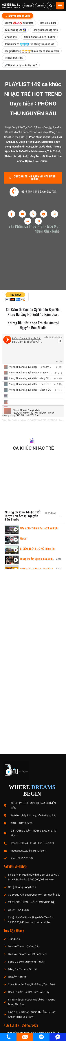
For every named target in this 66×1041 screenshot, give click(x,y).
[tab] (33, 528)
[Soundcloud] (27, 221)
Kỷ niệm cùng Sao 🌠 (15, 30)
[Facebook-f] (11, 213)
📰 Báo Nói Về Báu (14, 58)
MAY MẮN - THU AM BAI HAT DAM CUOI (39, 528)
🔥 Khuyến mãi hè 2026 (17, 16)
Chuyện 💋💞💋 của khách (19, 23)
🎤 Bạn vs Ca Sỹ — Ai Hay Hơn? (21, 65)
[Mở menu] (60, 5)
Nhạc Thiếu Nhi (48, 23)
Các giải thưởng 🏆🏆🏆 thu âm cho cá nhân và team (32, 51)
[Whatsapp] (33, 213)
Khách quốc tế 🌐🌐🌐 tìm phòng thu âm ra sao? (30, 44)
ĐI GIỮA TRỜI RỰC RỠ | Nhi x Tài (37, 548)
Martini (23, 538)
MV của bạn (11, 37)
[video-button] (14, 192)
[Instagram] (38, 221)
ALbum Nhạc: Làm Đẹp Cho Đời (39, 37)
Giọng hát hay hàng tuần (45, 30)
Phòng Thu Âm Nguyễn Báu (14, 420)
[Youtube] (22, 213)
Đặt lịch (40, 5)
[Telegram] (43, 213)
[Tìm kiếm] (50, 5)
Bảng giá (28, 5)
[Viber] (54, 213)
